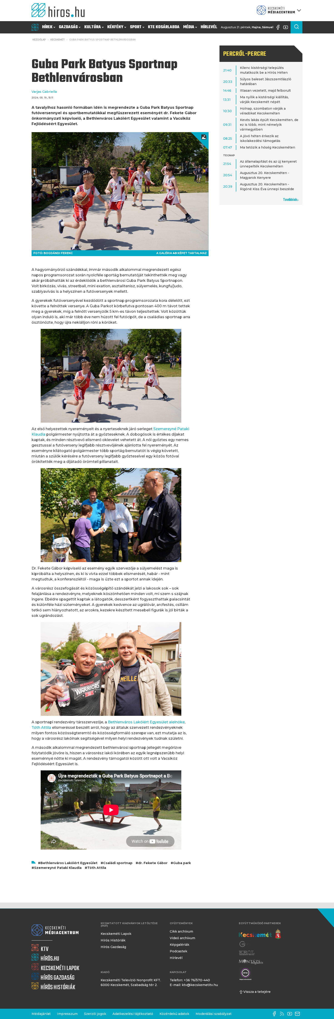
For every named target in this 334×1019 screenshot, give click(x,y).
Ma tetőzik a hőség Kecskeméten (267, 147)
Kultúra (92, 27)
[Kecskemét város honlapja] (260, 934)
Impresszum (67, 1014)
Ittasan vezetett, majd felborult (265, 90)
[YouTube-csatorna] (287, 27)
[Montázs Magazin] (251, 961)
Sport (136, 27)
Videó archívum (182, 938)
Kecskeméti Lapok (116, 934)
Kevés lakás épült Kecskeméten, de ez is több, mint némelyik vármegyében (269, 124)
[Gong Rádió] (245, 944)
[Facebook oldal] (279, 27)
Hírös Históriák (113, 940)
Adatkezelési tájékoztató (132, 1014)
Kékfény (115, 27)
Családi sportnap (117, 863)
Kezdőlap (39, 39)
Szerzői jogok (95, 1014)
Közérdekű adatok (174, 1014)
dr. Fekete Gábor (152, 863)
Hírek (47, 27)
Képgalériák (179, 945)
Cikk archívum (181, 931)
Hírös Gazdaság (113, 947)
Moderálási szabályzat (214, 1014)
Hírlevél (209, 27)
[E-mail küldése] (298, 1013)
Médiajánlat (41, 1014)
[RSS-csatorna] (283, 1013)
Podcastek (178, 951)
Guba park (182, 863)
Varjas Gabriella (44, 92)
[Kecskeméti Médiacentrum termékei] (277, 10)
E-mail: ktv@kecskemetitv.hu (194, 985)
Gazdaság (68, 27)
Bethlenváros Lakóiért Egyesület (68, 863)
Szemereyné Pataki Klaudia (58, 868)
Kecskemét (57, 39)
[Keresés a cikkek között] (296, 27)
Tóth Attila (96, 868)
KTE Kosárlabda (163, 27)
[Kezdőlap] (60, 10)
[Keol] (247, 952)
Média (188, 27)
